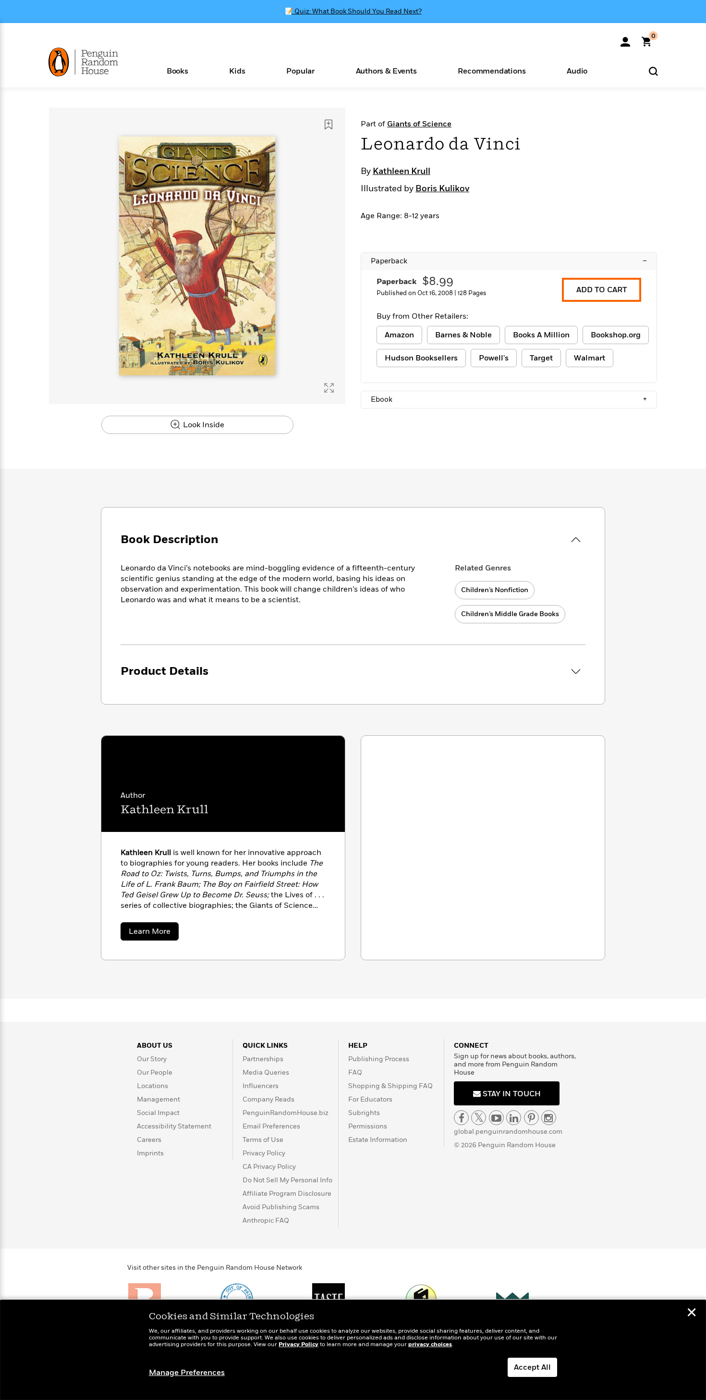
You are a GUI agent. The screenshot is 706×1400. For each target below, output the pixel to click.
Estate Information (377, 1139)
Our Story (152, 1059)
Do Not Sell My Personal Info (287, 1180)
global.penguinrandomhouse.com (508, 1131)
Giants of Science (419, 124)
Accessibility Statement (174, 1126)
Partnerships (263, 1059)
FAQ (355, 1072)
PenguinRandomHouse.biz (286, 1112)
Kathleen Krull (401, 171)
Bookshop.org (616, 335)
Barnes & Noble (463, 335)
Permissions (367, 1126)
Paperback (509, 261)
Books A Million (541, 335)
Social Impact (158, 1112)
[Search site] (653, 70)
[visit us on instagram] (548, 1117)
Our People (154, 1072)
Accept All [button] (532, 1367)
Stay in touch (511, 1094)
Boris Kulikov (442, 189)
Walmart (589, 358)
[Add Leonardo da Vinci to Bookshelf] (328, 124)
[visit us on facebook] (461, 1117)
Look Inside (202, 425)
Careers (149, 1139)
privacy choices (430, 1344)
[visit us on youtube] (496, 1117)
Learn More (154, 933)
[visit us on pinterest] (531, 1117)
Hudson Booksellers (421, 358)
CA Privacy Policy (269, 1166)
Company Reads (268, 1099)
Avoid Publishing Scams (281, 1207)
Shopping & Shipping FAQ (390, 1085)
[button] (177, 70)
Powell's (494, 358)
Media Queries (266, 1072)
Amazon (399, 335)
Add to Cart (601, 290)
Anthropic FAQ (266, 1220)
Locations (152, 1085)
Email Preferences (271, 1126)
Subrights (364, 1112)
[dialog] (353, 1350)
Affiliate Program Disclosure (287, 1193)
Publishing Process (378, 1059)
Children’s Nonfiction (494, 590)
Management (158, 1099)
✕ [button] (691, 1313)
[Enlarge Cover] (329, 388)
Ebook (509, 399)
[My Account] (625, 38)
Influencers (261, 1085)
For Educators (370, 1099)
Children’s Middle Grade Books (510, 614)
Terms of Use (263, 1139)
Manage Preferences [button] (187, 1372)
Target (541, 358)
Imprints (150, 1153)
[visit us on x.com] (478, 1117)
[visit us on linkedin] (513, 1117)
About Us (154, 1045)
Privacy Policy (264, 1153)
